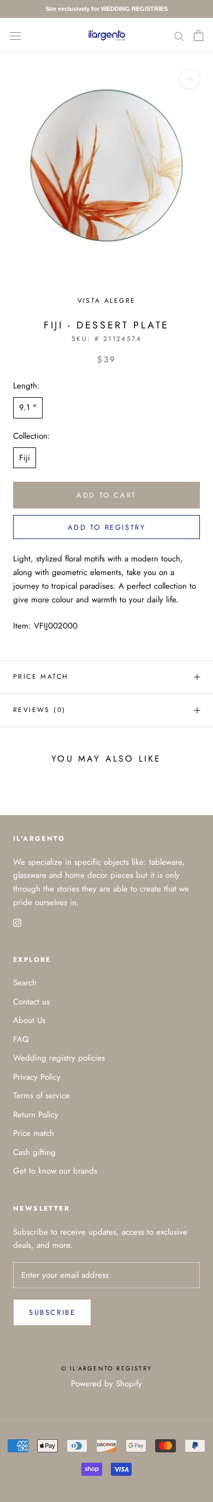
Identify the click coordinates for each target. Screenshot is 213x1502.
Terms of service (41, 1096)
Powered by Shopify (106, 1384)
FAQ (21, 1039)
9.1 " (28, 408)
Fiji (24, 458)
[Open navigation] (15, 35)
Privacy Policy (37, 1077)
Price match (40, 676)
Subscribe (52, 1312)
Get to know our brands (55, 1171)
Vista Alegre (107, 301)
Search (25, 983)
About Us (29, 1020)
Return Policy (35, 1115)
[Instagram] (17, 922)
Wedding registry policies (59, 1058)
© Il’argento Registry (106, 1368)
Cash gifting (34, 1152)
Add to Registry (107, 527)
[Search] (179, 35)
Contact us (31, 1002)
